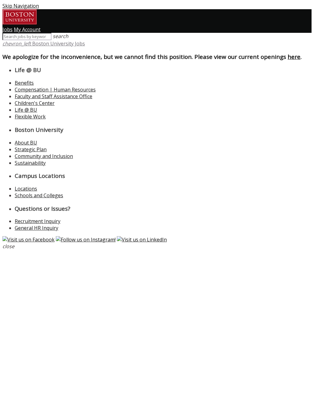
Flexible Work (30, 116)
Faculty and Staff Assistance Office (53, 96)
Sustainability (30, 163)
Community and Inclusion (44, 156)
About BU (26, 142)
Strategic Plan (31, 149)
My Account (27, 29)
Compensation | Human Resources (55, 89)
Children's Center (35, 103)
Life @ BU (26, 109)
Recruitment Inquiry (37, 221)
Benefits (24, 82)
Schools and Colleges (39, 195)
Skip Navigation (20, 5)
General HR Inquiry (36, 228)
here (294, 56)
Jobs (7, 29)
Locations (26, 188)
